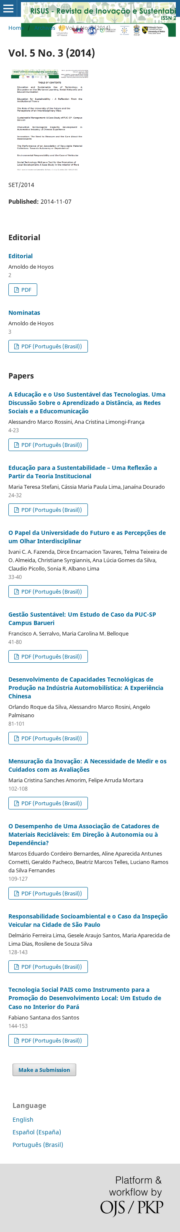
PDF (25, 289)
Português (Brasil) (38, 1145)
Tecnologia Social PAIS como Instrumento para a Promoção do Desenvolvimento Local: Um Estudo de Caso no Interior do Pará (84, 998)
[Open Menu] (8, 8)
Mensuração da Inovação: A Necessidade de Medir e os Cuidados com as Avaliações (87, 765)
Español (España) (37, 1132)
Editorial (20, 256)
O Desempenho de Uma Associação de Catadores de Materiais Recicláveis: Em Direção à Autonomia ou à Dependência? (83, 834)
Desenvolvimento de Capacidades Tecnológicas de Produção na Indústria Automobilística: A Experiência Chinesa (85, 687)
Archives (44, 27)
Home (16, 27)
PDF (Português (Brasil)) (51, 346)
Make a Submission (44, 1070)
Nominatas (24, 312)
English (23, 1119)
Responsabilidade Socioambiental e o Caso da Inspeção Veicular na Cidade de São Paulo (88, 920)
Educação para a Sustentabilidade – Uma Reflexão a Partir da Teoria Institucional (82, 472)
